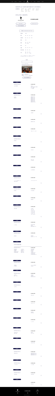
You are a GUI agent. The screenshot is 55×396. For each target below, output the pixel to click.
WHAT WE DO (20, 1)
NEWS (24, 1)
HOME (12, 1)
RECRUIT (34, 1)
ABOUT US (16, 1)
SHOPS (31, 1)
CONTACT (43, 1)
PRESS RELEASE (38, 1)
